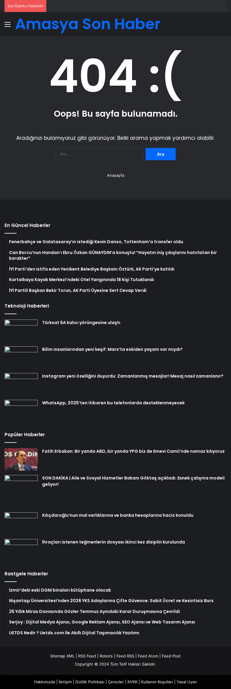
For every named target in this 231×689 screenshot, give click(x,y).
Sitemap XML (62, 656)
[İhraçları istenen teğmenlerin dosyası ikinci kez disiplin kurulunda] (21, 550)
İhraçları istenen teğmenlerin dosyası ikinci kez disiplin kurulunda (113, 542)
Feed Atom (148, 656)
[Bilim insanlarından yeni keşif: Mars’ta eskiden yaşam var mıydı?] (21, 357)
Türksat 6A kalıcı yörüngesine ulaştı (81, 323)
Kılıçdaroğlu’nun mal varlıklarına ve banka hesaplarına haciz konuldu (117, 515)
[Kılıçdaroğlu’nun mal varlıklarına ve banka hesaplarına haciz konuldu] (21, 523)
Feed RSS (125, 656)
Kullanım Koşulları (157, 681)
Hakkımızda (44, 681)
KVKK (132, 681)
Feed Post (171, 656)
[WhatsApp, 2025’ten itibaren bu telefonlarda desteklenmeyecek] (21, 411)
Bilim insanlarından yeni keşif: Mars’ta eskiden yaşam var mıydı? (112, 349)
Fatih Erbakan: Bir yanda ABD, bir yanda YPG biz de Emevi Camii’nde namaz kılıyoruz (133, 451)
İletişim (65, 681)
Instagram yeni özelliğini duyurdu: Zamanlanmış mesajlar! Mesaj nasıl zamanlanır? (132, 376)
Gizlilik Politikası (89, 681)
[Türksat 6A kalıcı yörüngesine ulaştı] (21, 331)
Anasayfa (115, 175)
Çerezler (116, 681)
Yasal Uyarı (187, 681)
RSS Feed (87, 656)
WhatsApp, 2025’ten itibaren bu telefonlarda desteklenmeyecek (113, 403)
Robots (106, 656)
